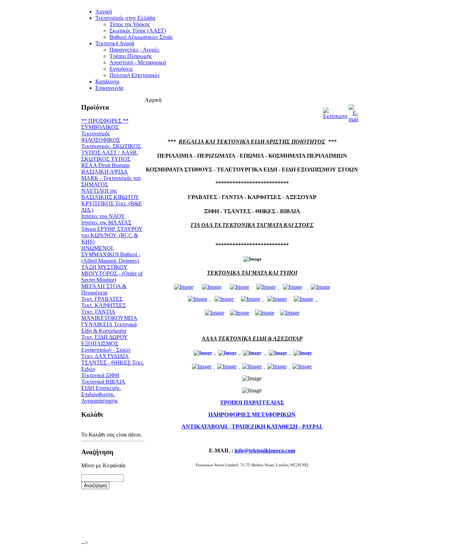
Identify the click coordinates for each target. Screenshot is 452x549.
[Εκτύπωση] (335, 112)
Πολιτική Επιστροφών (134, 75)
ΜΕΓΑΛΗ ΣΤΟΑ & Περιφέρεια (103, 289)
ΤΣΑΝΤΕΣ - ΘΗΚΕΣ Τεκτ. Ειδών (112, 366)
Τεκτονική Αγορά (114, 43)
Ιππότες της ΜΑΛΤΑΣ (106, 223)
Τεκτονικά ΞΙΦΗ (100, 375)
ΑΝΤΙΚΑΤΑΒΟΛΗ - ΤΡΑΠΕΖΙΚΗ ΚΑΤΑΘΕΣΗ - (252, 427)
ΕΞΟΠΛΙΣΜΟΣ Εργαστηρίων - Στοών (106, 346)
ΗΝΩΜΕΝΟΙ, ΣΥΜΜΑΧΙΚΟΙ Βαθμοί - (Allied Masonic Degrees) (110, 254)
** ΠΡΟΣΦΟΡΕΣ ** (105, 121)
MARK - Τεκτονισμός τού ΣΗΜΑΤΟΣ (111, 181)
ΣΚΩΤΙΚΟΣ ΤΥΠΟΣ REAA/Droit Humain (105, 162)
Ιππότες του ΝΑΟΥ (103, 216)
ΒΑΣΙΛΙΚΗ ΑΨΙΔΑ (104, 172)
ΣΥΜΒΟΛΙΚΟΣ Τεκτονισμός (100, 130)
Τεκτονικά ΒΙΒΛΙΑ (103, 382)
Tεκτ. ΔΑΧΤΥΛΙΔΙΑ (105, 356)
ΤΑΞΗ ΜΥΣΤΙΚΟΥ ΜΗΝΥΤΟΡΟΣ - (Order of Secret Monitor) (112, 273)
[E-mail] (353, 112)
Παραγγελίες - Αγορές (134, 50)
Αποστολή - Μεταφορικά (137, 62)
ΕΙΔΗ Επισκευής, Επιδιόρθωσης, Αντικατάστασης (101, 394)
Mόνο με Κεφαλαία (103, 465)
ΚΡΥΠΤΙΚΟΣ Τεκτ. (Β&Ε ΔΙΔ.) (111, 206)
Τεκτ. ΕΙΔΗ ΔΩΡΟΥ (104, 337)
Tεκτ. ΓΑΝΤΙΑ (98, 312)
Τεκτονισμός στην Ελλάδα (125, 18)
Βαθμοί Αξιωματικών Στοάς (141, 37)
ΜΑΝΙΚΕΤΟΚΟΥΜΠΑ (109, 318)
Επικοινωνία (109, 88)
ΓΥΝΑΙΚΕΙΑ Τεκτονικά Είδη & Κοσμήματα (109, 327)
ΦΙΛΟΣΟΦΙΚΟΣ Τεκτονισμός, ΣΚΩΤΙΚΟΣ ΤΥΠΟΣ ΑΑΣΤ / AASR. (111, 146)
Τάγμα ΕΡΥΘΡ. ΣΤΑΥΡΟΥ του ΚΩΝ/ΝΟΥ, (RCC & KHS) (112, 235)
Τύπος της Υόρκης (129, 24)
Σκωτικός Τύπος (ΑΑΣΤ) (137, 31)
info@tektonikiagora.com (264, 451)
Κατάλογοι (107, 81)
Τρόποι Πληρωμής (130, 56)
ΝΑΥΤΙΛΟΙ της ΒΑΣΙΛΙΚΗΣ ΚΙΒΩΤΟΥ (110, 194)
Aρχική (103, 11)
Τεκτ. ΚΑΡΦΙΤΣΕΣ (103, 305)
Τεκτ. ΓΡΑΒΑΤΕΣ (102, 299)
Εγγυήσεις (121, 69)
